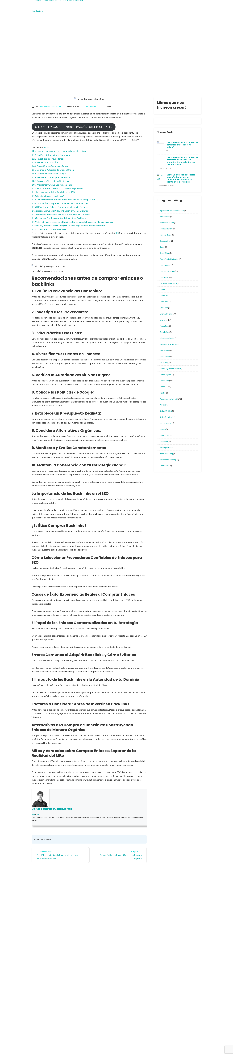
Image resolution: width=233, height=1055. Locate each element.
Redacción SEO (166, 411)
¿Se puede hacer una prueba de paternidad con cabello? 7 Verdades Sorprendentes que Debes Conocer (182, 161)
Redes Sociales (166, 417)
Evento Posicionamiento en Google (145, 953)
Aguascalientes (146, 916)
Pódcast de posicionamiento (135, 1047)
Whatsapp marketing (168, 460)
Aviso (122, 925)
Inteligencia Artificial (168, 344)
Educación (164, 308)
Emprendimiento (166, 314)
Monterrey (124, 920)
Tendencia (164, 441)
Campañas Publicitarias (169, 259)
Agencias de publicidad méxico (172, 210)
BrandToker (164, 253)
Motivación (164, 381)
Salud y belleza (165, 423)
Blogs (162, 247)
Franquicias (164, 326)
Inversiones (164, 350)
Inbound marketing (167, 338)
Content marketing (167, 271)
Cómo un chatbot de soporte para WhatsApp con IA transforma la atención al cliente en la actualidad (181, 178)
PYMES (163, 405)
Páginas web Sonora (148, 1002)
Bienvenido (125, 911)
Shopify (163, 429)
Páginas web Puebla (148, 977)
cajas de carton (146, 1018)
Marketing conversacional (170, 368)
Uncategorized (90, 106)
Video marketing (166, 453)
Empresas (163, 320)
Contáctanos (145, 911)
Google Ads (164, 332)
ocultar (47, 147)
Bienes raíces (165, 241)
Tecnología (164, 435)
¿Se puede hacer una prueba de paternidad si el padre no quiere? (182, 144)
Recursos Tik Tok (127, 950)
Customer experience (168, 283)
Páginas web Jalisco (148, 969)
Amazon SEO (165, 216)
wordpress (164, 466)
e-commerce (164, 302)
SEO (117, 233)
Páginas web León (147, 1010)
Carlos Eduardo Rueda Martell (50, 106)
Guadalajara (125, 916)
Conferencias (165, 265)
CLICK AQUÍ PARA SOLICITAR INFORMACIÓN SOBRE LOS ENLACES (73, 126)
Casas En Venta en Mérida (163, 1043)
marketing (164, 362)
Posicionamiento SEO (168, 399)
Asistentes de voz (167, 223)
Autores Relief (165, 235)
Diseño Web (165, 295)
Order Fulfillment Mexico (134, 1043)
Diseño (162, 289)
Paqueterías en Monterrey (166, 1047)
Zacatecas (144, 920)
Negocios (163, 387)
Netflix (162, 393)
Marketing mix (165, 374)
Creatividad (164, 277)
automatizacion (166, 229)
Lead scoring (165, 356)
